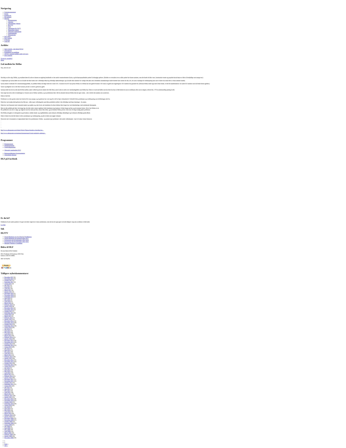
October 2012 (8, 363)
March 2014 (7, 335)
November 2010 (9, 400)
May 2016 (7, 300)
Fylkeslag (7, 40)
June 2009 (7, 428)
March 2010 (7, 413)
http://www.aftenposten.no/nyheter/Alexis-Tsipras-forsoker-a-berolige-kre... (22, 130)
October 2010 (8, 402)
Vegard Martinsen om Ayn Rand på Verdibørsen (18, 237)
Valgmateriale (12, 35)
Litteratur (10, 22)
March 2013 (7, 355)
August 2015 (8, 314)
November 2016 (9, 295)
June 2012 (7, 369)
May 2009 (7, 429)
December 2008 (8, 438)
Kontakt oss (7, 15)
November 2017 (9, 279)
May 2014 (7, 332)
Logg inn (7, 41)
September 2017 (9, 282)
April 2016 (7, 301)
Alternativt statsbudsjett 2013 (12, 150)
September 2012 (9, 365)
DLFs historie (8, 55)
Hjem (2, 60)
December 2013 (8, 340)
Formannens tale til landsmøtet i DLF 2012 (16, 240)
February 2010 (8, 415)
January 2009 (8, 436)
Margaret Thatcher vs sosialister (13, 243)
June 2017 (7, 287)
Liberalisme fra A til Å (14, 28)
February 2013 (8, 356)
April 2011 (7, 392)
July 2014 (7, 329)
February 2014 (8, 337)
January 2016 (8, 306)
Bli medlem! (7, 17)
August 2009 (8, 425)
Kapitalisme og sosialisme (11, 52)
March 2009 (7, 433)
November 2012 (9, 361)
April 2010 (7, 412)
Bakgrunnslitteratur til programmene (14, 153)
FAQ (9, 27)
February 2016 (8, 305)
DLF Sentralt (8, 38)
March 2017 (7, 290)
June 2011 (7, 389)
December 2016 (8, 293)
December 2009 (8, 418)
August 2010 (8, 405)
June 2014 (7, 330)
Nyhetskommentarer (10, 12)
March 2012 (7, 374)
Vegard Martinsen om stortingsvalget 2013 (16, 238)
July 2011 (7, 387)
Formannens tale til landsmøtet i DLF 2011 (16, 241)
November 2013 (9, 342)
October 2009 (8, 421)
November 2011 (9, 381)
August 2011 (8, 386)
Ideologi (6, 18)
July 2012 (7, 368)
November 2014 (9, 322)
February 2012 (8, 376)
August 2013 (8, 347)
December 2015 (8, 308)
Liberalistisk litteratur (10, 155)
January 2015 (8, 319)
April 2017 (7, 288)
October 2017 (8, 280)
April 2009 (7, 431)
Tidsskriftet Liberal (13, 30)
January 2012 (8, 378)
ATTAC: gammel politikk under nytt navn (16, 54)
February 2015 (8, 318)
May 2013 (7, 352)
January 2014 (8, 339)
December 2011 (8, 379)
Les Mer (3, 225)
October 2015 (8, 311)
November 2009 (9, 420)
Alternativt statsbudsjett (14, 31)
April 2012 (7, 373)
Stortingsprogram (9, 145)
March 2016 (7, 303)
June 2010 (7, 408)
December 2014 (8, 321)
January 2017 (8, 292)
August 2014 (8, 327)
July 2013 (7, 348)
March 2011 (7, 394)
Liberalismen (8, 50)
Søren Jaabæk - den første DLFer (13, 49)
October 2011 (8, 382)
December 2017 (8, 277)
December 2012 (8, 360)
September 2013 (9, 345)
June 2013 (7, 350)
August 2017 (8, 283)
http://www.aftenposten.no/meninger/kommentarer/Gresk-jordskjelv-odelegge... (23, 133)
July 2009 (7, 426)
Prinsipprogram (12, 20)
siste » (6, 445)
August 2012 (8, 366)
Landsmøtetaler (12, 33)
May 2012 (7, 371)
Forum (6, 14)
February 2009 (8, 434)
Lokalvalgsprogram (9, 147)
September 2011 (9, 384)
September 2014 (9, 326)
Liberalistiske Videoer (14, 23)
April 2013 (7, 353)
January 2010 (8, 416)
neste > (6, 444)
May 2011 (7, 391)
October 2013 (8, 343)
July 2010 (7, 407)
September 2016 (9, 296)
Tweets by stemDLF (6, 58)
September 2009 (9, 423)
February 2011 (8, 395)
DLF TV (10, 25)
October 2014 (8, 324)
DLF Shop (7, 36)
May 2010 (7, 410)
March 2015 (7, 316)
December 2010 (8, 399)
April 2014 (7, 334)
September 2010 (9, 403)
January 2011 (8, 397)
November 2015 (9, 309)
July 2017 (7, 285)
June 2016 (7, 298)
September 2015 (9, 313)
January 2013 (8, 358)
